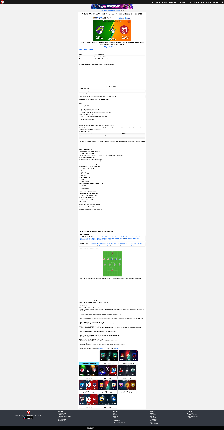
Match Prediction (210, 2)
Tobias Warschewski (138, 245)
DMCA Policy (190, 413)
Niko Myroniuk (107, 245)
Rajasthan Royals (116, 420)
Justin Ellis (87, 239)
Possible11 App (118, 348)
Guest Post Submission (192, 414)
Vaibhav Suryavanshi (154, 423)
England (114, 417)
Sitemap (189, 417)
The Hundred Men (61, 420)
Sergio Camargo (117, 243)
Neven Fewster (90, 245)
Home (151, 2)
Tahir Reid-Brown (114, 236)
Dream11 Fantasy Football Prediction (112, 10)
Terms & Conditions (186, 427)
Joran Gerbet (97, 238)
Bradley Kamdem (110, 243)
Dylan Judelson (86, 238)
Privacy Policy (196, 427)
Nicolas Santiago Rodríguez (105, 238)
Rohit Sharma (153, 414)
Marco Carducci (92, 243)
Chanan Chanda (133, 243)
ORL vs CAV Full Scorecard (86, 49)
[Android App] (28, 419)
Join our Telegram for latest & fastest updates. (112, 47)
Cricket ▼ (176, 2)
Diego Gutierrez (101, 245)
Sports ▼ (190, 2)
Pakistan (115, 419)
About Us (219, 427)
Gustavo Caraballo (115, 238)
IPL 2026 (59, 417)
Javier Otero (131, 236)
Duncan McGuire (107, 239)
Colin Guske (91, 238)
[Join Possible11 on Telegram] (128, 18)
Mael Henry (95, 245)
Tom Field (127, 243)
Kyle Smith (136, 236)
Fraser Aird (113, 245)
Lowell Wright (139, 243)
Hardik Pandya (153, 417)
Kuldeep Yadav (153, 420)
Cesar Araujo (108, 236)
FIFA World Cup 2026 (62, 419)
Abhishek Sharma (153, 419)
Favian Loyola (134, 238)
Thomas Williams (100, 239)
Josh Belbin (118, 245)
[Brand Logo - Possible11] (28, 414)
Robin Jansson (95, 236)
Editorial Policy (205, 427)
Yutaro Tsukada (128, 238)
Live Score (164, 2)
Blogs (202, 2)
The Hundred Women (62, 413)
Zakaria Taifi (122, 238)
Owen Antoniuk (124, 245)
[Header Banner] (112, 6)
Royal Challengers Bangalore (119, 422)
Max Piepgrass (131, 245)
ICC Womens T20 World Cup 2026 (65, 416)
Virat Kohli (152, 413)
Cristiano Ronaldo (153, 425)
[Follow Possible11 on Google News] (121, 18)
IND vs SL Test (157, 2)
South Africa (115, 416)
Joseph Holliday (83, 245)
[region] (112, 75)
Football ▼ (183, 2)
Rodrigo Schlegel (102, 236)
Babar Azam (152, 416)
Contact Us (213, 427)
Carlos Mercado (93, 239)
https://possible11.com (103, 348)
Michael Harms (103, 243)
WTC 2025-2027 (61, 414)
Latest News (197, 2)
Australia (115, 414)
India (114, 413)
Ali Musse (123, 243)
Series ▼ (171, 2)
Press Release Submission (192, 416)
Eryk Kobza (97, 243)
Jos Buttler (152, 422)
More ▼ (218, 2)
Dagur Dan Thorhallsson (124, 236)
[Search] (222, 1)
